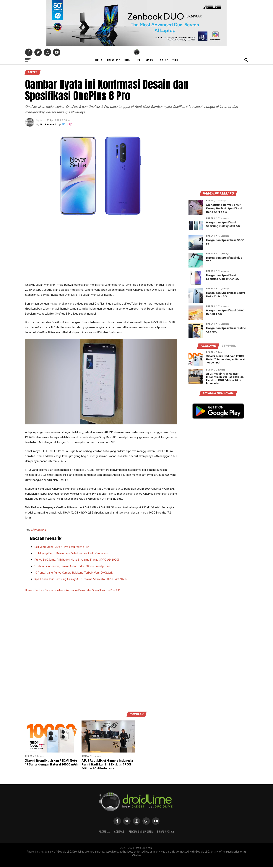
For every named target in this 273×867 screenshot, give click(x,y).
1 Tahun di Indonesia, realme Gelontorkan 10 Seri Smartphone (72, 566)
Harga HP (112, 60)
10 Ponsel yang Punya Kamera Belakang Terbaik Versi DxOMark (74, 572)
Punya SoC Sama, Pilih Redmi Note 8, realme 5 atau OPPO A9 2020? (77, 559)
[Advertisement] (101, 251)
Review (149, 60)
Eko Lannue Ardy (50, 124)
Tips (137, 60)
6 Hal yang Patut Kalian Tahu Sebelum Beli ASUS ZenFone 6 (71, 553)
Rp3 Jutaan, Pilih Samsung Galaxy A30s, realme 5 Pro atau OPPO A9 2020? (81, 579)
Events (162, 60)
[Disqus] (101, 650)
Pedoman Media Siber (141, 831)
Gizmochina (38, 530)
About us (104, 831)
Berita (98, 60)
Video (175, 60)
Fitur (127, 60)
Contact (119, 831)
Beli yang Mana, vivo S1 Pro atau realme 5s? (62, 547)
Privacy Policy (165, 831)
